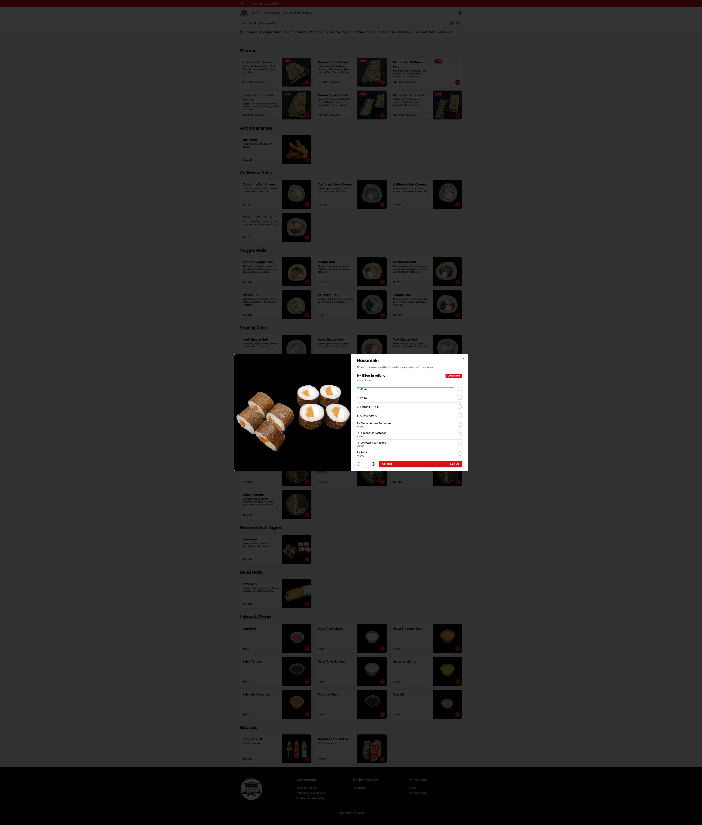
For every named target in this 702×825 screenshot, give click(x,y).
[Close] (463, 358)
